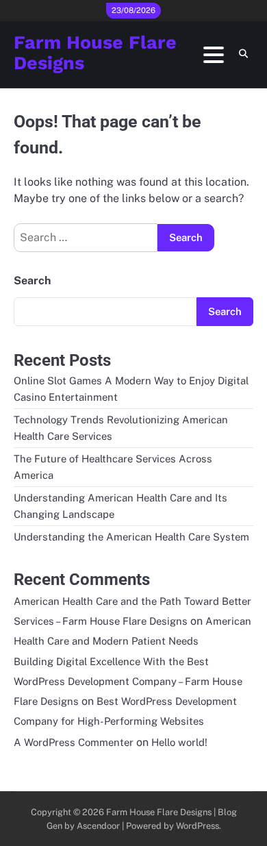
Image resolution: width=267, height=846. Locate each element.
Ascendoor (98, 826)
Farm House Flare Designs (95, 53)
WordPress (197, 826)
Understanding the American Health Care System (131, 537)
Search (32, 280)
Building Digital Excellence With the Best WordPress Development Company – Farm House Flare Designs (128, 681)
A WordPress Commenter (74, 742)
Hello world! (179, 742)
